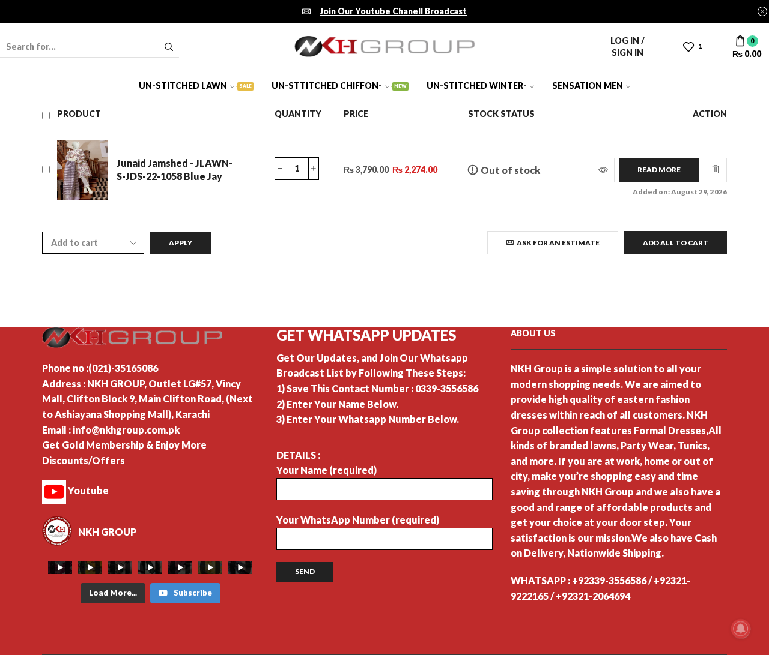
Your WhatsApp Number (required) (357, 519)
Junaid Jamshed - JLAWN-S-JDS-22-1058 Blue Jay (175, 169)
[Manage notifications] (740, 628)
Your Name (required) (326, 470)
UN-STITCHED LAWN (195, 85)
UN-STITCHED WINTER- (477, 85)
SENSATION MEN (587, 85)
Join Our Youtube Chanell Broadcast (393, 11)
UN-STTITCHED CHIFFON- (339, 85)
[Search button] (169, 47)
